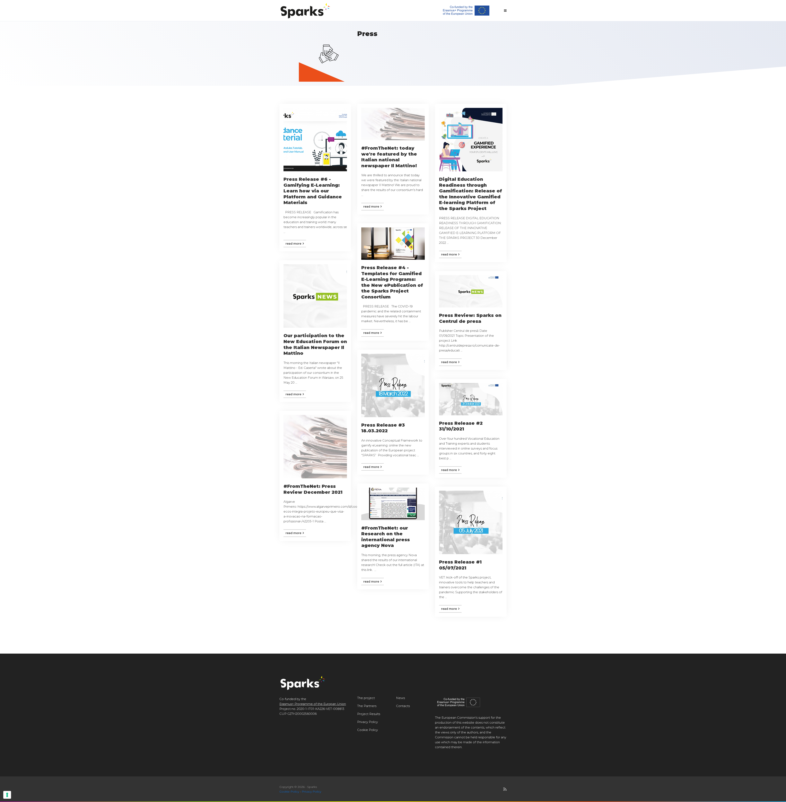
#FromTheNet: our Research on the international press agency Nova (385, 536)
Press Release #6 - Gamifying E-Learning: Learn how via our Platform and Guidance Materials (312, 190)
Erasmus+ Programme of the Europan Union (312, 704)
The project (366, 698)
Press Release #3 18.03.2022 (383, 428)
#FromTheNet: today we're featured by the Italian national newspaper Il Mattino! (389, 156)
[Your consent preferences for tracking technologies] (7, 795)
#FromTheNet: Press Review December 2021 (312, 489)
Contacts (403, 706)
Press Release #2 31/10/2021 (461, 426)
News (400, 698)
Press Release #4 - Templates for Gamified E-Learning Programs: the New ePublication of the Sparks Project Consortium (392, 282)
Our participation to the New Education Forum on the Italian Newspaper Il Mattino (315, 344)
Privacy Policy (367, 722)
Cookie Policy (367, 730)
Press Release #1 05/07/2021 (460, 565)
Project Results (368, 714)
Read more (294, 243)
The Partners (366, 706)
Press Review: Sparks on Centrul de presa (470, 318)
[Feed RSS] (505, 789)
